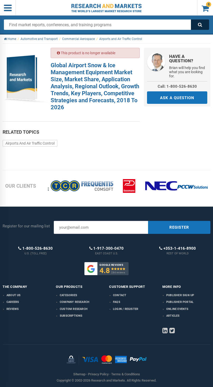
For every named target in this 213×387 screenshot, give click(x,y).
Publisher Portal (180, 302)
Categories (68, 295)
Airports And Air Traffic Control (30, 143)
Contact (119, 295)
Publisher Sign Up (180, 295)
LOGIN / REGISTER (125, 309)
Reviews (12, 309)
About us (13, 295)
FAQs (116, 302)
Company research (74, 302)
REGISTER (179, 227)
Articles (173, 315)
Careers (12, 302)
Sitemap (79, 374)
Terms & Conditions (125, 374)
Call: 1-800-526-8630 (177, 86)
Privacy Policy (98, 374)
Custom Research (74, 309)
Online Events (177, 309)
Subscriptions (71, 315)
